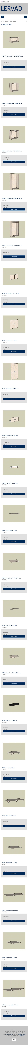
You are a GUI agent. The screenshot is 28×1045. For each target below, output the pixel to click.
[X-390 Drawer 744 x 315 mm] (14, 468)
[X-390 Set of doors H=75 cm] (14, 326)
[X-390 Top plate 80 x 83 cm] (14, 848)
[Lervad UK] (14, 9)
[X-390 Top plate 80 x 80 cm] (14, 943)
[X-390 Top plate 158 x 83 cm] (14, 895)
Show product (14, 66)
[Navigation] (2, 17)
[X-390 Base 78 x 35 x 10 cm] (14, 705)
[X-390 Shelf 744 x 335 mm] (14, 610)
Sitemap (22, 1035)
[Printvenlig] (26, 21)
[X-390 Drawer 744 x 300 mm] (14, 421)
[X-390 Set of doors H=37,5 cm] (14, 278)
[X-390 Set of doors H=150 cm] (14, 373)
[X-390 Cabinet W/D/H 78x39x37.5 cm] (14, 41)
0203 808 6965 (9, 1034)
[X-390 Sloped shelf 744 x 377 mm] (14, 563)
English (3, 1)
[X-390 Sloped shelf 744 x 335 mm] (14, 658)
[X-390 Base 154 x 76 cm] (14, 800)
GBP (8, 1)
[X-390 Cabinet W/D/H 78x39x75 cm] (14, 88)
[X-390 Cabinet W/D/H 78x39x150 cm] (14, 183)
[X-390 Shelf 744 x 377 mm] (14, 515)
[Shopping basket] (25, 17)
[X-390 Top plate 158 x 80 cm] (14, 990)
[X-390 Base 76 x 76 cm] (14, 753)
